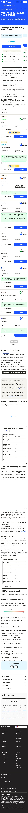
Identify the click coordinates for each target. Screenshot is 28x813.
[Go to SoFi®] (11, 41)
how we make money (19, 388)
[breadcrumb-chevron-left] (2, 5)
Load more (14, 341)
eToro (2, 122)
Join (25, 2)
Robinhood (3, 236)
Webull (2, 205)
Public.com (3, 270)
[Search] (17, 2)
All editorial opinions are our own (15, 396)
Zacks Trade (4, 253)
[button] (14, 676)
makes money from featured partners (10, 8)
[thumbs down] (16, 666)
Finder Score (6, 352)
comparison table (7, 82)
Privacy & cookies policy (6, 781)
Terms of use (3, 777)
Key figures (7, 430)
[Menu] (1, 2)
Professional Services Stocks (8, 5)
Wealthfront (4, 321)
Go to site (20, 136)
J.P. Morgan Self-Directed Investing (9, 295)
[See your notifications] (20, 2)
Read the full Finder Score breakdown (14, 372)
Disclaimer (18, 66)
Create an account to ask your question (14, 701)
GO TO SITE (12, 46)
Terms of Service (9, 718)
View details (8, 136)
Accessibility (3, 784)
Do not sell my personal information (8, 788)
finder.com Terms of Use (15, 711)
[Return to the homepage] (7, 2)
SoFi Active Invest (5, 147)
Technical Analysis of (11, 510)
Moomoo (3, 181)
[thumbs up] (11, 666)
